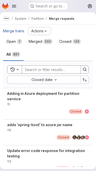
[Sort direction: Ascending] (85, 80)
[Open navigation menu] (14, 6)
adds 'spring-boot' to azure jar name (39, 125)
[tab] (14, 41)
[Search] (85, 69)
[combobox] (43, 80)
